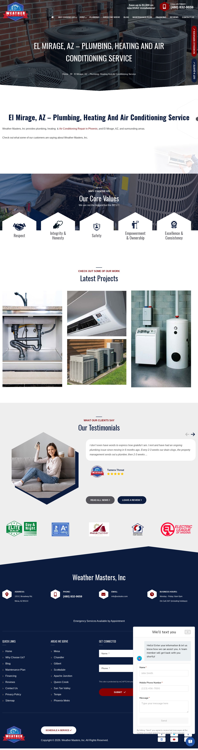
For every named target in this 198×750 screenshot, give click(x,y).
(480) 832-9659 (182, 7)
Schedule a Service (58, 730)
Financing (10, 676)
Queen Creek (61, 682)
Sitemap (10, 700)
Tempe (57, 694)
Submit (118, 692)
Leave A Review (131, 500)
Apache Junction (63, 676)
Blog (8, 663)
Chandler (59, 657)
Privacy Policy (13, 694)
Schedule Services (194, 42)
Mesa (57, 651)
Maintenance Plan (15, 669)
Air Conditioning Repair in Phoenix (78, 128)
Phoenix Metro (62, 700)
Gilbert (57, 663)
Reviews (10, 682)
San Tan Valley (62, 688)
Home (8, 651)
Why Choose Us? (15, 657)
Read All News (99, 500)
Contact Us (11, 688)
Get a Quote (194, 71)
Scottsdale (59, 669)
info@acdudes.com (119, 596)
